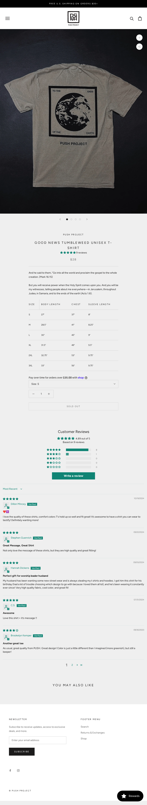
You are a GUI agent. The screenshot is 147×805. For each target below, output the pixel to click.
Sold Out (73, 406)
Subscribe (21, 751)
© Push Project (20, 791)
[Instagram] (18, 770)
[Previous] (60, 219)
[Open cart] (140, 18)
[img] (10, 498)
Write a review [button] (73, 476)
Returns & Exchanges (93, 732)
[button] (68, 252)
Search (85, 726)
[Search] (132, 18)
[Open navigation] (7, 18)
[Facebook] (10, 770)
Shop (84, 738)
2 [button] (72, 664)
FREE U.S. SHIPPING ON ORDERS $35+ (73, 4)
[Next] (86, 219)
